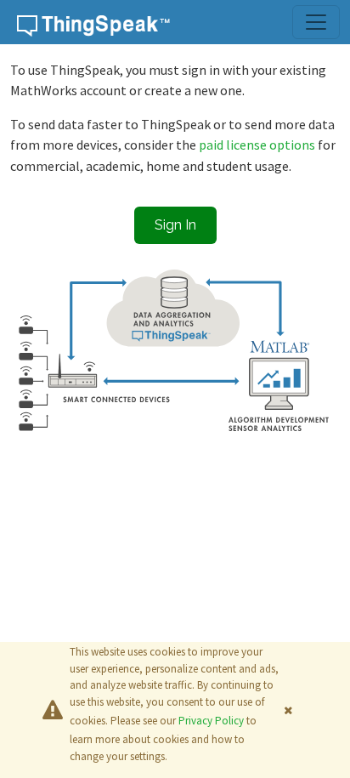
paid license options (258, 144)
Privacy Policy (211, 720)
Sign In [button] (175, 225)
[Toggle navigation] (316, 22)
